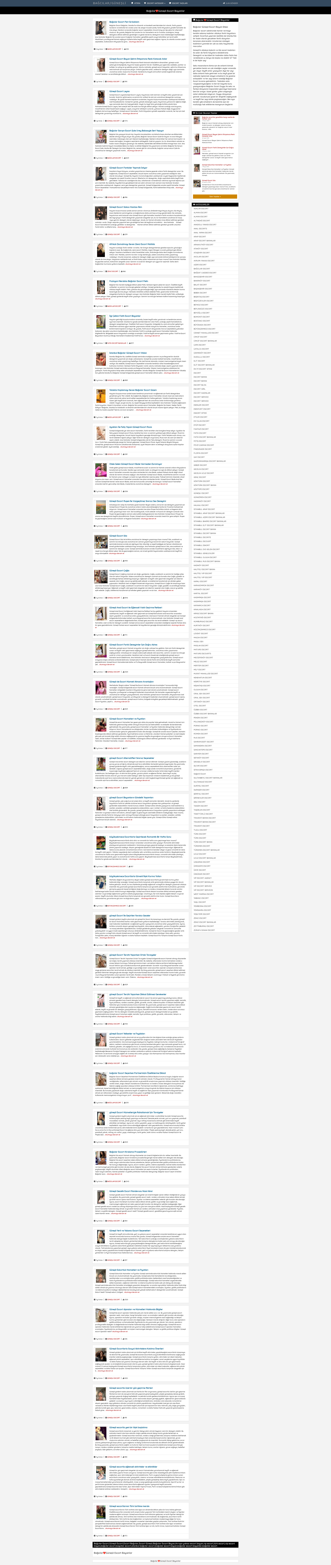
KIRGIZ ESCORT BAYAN (203, 613)
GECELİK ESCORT (201, 469)
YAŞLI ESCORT (200, 902)
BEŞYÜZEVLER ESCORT (204, 301)
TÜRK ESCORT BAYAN (203, 842)
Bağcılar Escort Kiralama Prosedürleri (128, 1152)
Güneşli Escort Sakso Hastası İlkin (125, 207)
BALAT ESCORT (200, 285)
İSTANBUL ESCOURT (202, 541)
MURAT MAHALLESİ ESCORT (206, 673)
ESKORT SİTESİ (200, 413)
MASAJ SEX (198, 641)
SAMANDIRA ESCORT (203, 746)
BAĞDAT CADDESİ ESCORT (205, 273)
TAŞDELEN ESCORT (202, 810)
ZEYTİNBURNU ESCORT (204, 926)
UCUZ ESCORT (200, 854)
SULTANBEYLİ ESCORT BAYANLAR (208, 778)
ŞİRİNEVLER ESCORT (203, 798)
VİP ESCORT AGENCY (203, 878)
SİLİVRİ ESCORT (200, 766)
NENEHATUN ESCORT (203, 677)
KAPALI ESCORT (200, 581)
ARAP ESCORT (200, 236)
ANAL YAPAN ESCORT (203, 232)
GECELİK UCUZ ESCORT (204, 473)
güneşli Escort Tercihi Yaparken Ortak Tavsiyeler (132, 955)
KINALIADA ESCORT (202, 609)
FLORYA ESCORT (201, 453)
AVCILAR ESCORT (201, 257)
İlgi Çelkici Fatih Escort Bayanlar (125, 316)
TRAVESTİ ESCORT (202, 826)
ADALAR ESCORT (201, 208)
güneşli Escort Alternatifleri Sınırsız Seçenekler (131, 758)
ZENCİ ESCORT (113, 271)
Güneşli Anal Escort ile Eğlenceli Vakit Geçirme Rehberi (135, 607)
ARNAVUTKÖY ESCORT (203, 245)
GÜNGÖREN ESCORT (203, 497)
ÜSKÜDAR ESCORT (202, 874)
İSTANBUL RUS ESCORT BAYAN (207, 561)
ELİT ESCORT (199, 361)
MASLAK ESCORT (201, 645)
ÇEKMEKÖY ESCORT (202, 353)
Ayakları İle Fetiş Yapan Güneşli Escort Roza (130, 427)
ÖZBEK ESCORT (200, 710)
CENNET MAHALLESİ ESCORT (206, 333)
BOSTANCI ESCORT (202, 321)
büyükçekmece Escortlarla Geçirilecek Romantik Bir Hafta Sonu (140, 837)
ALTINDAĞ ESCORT (202, 220)
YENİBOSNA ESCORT (202, 906)
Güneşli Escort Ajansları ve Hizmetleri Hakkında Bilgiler (136, 1309)
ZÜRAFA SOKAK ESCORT (204, 930)
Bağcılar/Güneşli (109, 3)
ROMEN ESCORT (201, 734)
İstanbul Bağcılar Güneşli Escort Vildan (128, 353)
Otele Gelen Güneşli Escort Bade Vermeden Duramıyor (135, 464)
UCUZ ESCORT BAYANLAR (205, 858)
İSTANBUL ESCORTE (202, 537)
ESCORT (197, 373)
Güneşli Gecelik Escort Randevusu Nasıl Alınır (131, 1191)
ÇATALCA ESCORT (201, 349)
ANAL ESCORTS (200, 228)
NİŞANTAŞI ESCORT (202, 685)
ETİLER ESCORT (200, 417)
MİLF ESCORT (199, 669)
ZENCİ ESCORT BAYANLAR (205, 922)
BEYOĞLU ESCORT (202, 313)
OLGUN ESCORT (201, 689)
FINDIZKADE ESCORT (203, 449)
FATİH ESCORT (200, 433)
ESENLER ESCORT (201, 405)
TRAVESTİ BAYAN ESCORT (205, 818)
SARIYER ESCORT (201, 754)
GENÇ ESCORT (200, 477)
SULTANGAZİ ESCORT (203, 782)
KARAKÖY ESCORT (202, 589)
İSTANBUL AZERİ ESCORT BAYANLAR (209, 517)
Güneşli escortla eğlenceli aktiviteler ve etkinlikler (133, 1466)
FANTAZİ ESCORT (201, 429)
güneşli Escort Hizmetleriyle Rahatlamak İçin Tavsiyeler (136, 1112)
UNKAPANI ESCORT (202, 862)
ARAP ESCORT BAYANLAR (205, 240)
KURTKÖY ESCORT (202, 625)
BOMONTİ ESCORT (202, 317)
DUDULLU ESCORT (202, 357)
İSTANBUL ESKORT (202, 545)
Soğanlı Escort (200, 774)
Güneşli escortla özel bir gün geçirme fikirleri (131, 1388)
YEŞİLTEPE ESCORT (202, 914)
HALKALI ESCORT (201, 505)
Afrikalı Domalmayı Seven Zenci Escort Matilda (132, 244)
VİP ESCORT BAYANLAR (204, 882)
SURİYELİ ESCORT (201, 786)
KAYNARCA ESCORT (202, 605)
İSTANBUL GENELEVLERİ (204, 553)
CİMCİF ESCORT (200, 337)
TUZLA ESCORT (200, 830)
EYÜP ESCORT (200, 425)
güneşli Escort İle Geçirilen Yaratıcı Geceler (129, 915)
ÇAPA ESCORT (200, 345)
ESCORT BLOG (200, 385)
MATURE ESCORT (201, 649)
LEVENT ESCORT (201, 633)
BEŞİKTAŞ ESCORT (201, 297)
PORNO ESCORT (201, 726)
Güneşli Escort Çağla (119, 570)
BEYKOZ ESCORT (201, 305)
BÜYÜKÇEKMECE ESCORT (116, 866)
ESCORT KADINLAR (202, 393)
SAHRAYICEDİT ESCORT (204, 742)
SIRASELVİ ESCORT (202, 762)
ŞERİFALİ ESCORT (201, 794)
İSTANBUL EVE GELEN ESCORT (207, 549)
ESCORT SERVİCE (201, 397)
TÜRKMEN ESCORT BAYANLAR (207, 850)
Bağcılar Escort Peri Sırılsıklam (124, 22)
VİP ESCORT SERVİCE (203, 886)
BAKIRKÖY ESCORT (202, 281)
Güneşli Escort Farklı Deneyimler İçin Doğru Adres (133, 644)
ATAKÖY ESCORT (201, 249)
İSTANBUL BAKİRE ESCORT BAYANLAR (210, 521)
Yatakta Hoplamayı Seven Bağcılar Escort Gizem (133, 390)
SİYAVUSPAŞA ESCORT (203, 770)
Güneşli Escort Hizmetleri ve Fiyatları (127, 718)
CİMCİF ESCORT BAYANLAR (205, 341)
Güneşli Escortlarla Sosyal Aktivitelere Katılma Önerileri (136, 1348)
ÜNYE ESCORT (200, 870)
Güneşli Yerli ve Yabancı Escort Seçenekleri (129, 1230)
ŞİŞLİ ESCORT (199, 802)
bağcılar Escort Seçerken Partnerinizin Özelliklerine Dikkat (137, 1073)
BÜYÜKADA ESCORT (202, 325)
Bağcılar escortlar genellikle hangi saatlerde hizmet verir (218, 118)
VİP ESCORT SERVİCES (203, 890)
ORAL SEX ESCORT (202, 693)
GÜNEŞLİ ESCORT (113, 82)
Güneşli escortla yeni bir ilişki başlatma (128, 1427)
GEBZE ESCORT (200, 465)
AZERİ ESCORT (200, 265)
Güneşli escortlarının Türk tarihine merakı (129, 1506)
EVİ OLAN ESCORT (201, 421)
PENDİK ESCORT (201, 718)
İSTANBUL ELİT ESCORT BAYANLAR (209, 525)
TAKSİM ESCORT (201, 806)
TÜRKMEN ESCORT (202, 846)
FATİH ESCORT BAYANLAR (116, 343)
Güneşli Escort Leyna (119, 91)
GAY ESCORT (199, 457)
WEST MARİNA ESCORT (204, 894)
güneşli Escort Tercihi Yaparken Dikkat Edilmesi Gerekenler (137, 994)
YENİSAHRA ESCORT (202, 910)
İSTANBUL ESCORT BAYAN (205, 529)
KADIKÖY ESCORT (201, 565)
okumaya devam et (136, 42)
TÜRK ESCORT (200, 834)
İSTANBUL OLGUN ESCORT (205, 557)
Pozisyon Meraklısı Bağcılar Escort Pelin (128, 281)
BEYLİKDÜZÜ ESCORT (203, 309)
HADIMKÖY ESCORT (202, 501)
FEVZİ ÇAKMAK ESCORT (204, 445)
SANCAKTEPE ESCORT (203, 750)
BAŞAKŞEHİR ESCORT (203, 289)
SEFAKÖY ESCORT (201, 758)
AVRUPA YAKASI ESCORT (204, 261)
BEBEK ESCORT (200, 293)
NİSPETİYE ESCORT (202, 681)
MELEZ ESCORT (200, 661)
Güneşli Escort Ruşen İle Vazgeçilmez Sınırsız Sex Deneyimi (137, 501)
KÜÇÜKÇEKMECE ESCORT (205, 629)
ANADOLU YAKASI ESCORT (205, 224)
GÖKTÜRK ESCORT (202, 481)
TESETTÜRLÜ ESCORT (203, 814)
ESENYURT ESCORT (202, 409)
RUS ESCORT (199, 738)
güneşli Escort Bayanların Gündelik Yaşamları (131, 797)
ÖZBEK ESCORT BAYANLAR (205, 714)
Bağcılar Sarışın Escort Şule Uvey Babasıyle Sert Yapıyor (136, 130)
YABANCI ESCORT (201, 898)
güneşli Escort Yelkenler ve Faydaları (127, 1033)
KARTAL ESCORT (201, 593)
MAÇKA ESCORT (201, 637)
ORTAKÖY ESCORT (202, 702)
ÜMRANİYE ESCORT (202, 866)
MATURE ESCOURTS (202, 653)
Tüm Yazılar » (215, 196)
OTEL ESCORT (200, 706)
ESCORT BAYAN (200, 377)
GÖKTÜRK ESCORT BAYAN (205, 485)
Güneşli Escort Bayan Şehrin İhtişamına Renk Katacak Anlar (138, 59)
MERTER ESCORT (201, 665)
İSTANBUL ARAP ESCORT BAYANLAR (209, 513)
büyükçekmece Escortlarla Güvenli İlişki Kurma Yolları (135, 876)
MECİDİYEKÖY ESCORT (203, 657)
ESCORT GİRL (199, 389)
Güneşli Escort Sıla (118, 535)
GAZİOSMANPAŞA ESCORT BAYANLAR (210, 461)
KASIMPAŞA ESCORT (202, 597)
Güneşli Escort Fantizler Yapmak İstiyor (128, 167)
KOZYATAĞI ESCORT (202, 617)
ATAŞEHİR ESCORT (202, 253)
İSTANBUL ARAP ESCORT (204, 509)
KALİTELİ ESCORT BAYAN (204, 569)
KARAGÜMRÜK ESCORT (204, 585)
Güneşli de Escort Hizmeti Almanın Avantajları (131, 681)
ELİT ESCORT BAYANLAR (204, 365)
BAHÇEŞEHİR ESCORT (203, 277)
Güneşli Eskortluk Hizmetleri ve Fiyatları (128, 1270)
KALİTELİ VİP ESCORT (203, 573)
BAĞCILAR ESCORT (114, 49)
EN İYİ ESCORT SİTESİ (203, 369)
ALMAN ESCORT (201, 212)
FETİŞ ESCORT (200, 441)
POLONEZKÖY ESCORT (203, 722)
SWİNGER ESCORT (201, 790)
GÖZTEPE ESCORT (201, 489)
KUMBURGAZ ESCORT (203, 621)
